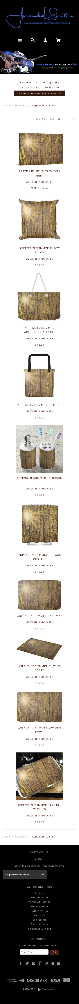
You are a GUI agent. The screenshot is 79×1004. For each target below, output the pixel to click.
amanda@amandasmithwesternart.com (40, 866)
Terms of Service (39, 902)
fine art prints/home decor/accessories (39, 93)
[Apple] (58, 963)
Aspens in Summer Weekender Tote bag (39, 330)
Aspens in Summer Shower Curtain (39, 557)
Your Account (39, 897)
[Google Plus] (47, 963)
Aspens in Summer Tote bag (39, 405)
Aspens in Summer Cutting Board (39, 668)
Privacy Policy (39, 906)
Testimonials (39, 924)
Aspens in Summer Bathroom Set (40, 480)
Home (6, 105)
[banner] (39, 18)
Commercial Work (39, 929)
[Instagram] (34, 963)
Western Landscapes (39, 182)
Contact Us (39, 920)
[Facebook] (21, 963)
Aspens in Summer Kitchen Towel (39, 730)
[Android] (52, 963)
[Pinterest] (40, 963)
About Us (39, 915)
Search (39, 893)
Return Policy (39, 911)
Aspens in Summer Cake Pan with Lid (39, 807)
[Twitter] (27, 963)
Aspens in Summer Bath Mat (39, 616)
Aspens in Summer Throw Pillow (39, 250)
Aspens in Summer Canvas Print (39, 173)
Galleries (20, 105)
